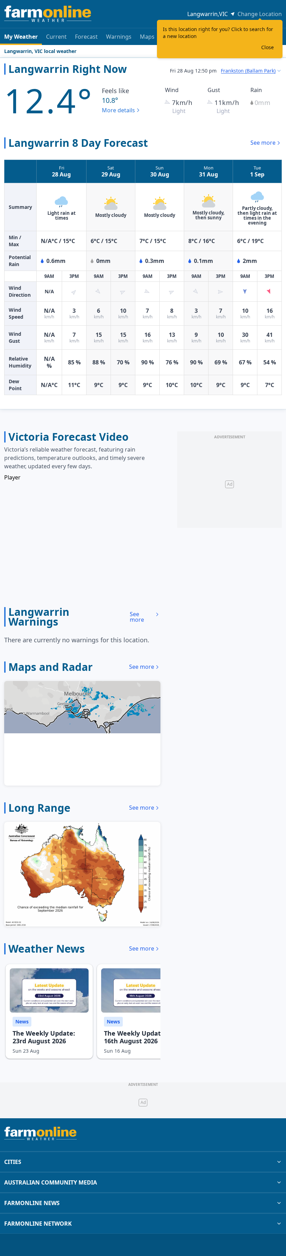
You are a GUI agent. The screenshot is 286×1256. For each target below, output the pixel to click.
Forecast (86, 36)
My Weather (21, 36)
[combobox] (251, 71)
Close (267, 47)
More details (118, 110)
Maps (147, 36)
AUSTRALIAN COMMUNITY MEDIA (50, 1182)
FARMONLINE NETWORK (38, 1223)
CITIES (12, 1162)
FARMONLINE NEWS (32, 1203)
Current (56, 36)
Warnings (118, 36)
